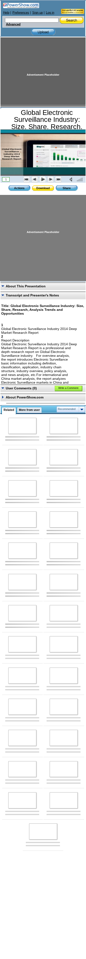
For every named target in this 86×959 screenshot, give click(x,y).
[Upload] (43, 31)
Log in (50, 12)
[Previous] (34, 179)
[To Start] (26, 179)
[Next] (50, 179)
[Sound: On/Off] (72, 179)
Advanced (13, 24)
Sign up (37, 12)
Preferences (20, 12)
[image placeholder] (22, 426)
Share (67, 188)
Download (43, 188)
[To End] (58, 179)
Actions (19, 188)
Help (6, 12)
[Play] (42, 179)
